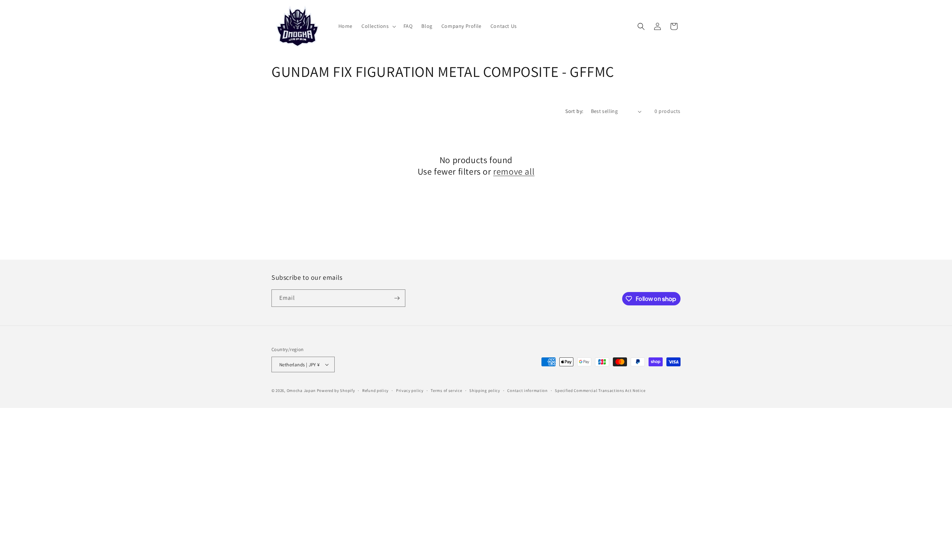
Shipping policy (484, 390)
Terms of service (446, 390)
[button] (378, 26)
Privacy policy (410, 390)
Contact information (527, 390)
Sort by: (574, 111)
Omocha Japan (301, 390)
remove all (513, 171)
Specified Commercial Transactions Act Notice (600, 390)
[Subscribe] (397, 298)
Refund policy (375, 390)
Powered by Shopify (336, 390)
